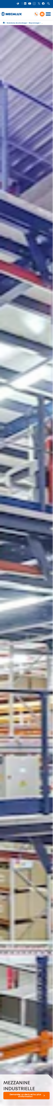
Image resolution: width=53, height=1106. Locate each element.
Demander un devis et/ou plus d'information (25, 1096)
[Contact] (42, 14)
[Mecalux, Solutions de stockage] (11, 16)
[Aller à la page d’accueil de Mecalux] (4, 23)
